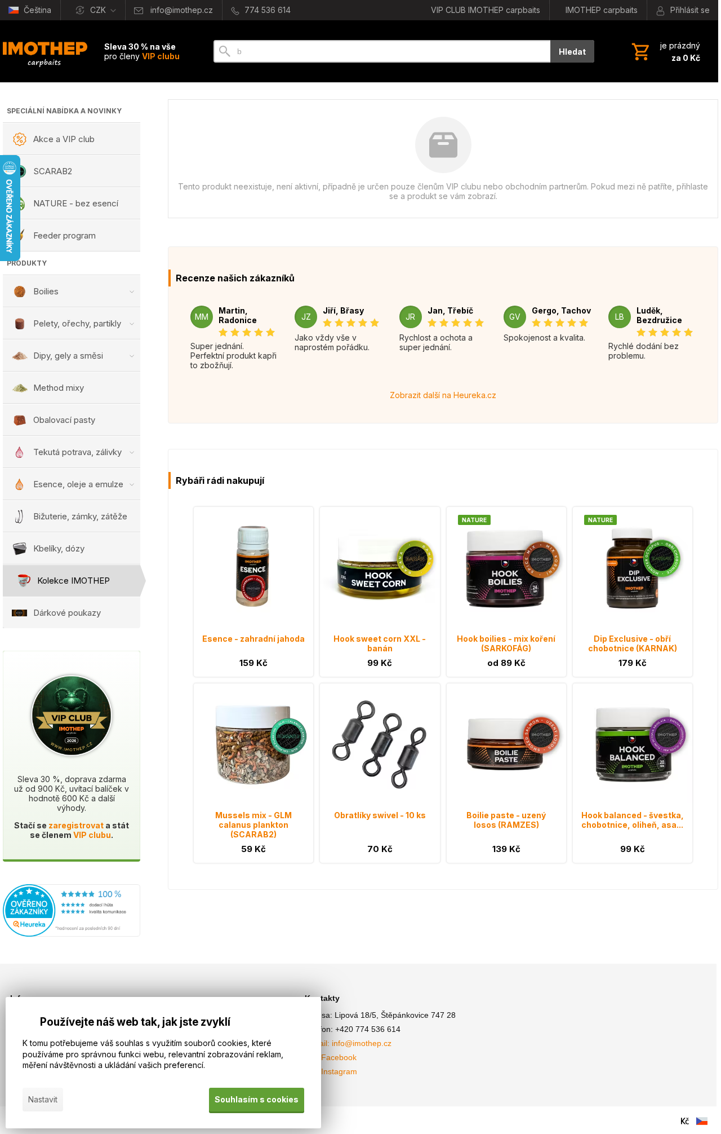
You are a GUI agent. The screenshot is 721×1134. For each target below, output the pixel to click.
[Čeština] (701, 1121)
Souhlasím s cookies (257, 1099)
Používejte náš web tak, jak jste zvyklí (135, 1022)
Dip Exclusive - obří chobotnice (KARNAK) (632, 643)
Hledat (572, 51)
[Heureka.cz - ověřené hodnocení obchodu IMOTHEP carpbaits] (71, 933)
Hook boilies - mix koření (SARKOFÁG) (506, 643)
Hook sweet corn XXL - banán (379, 643)
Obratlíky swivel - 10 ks (380, 815)
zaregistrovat (76, 825)
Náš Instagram (331, 1071)
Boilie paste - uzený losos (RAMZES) (506, 819)
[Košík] (664, 51)
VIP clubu (92, 835)
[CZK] (685, 1121)
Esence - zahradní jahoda (253, 638)
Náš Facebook (331, 1057)
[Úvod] (45, 51)
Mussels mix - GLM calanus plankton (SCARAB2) (253, 824)
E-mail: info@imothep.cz (348, 1043)
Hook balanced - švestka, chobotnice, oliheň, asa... (632, 819)
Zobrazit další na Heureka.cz (443, 395)
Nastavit (42, 1099)
